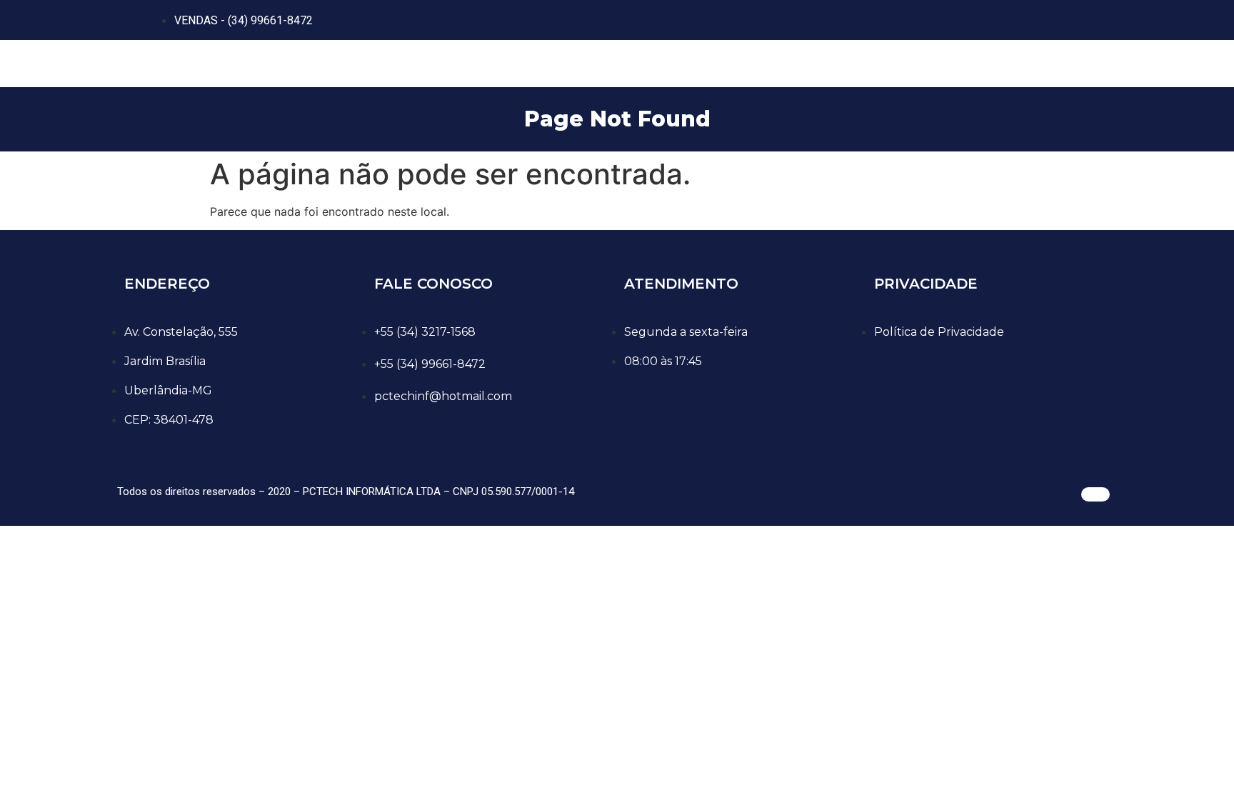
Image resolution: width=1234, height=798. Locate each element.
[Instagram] (1042, 18)
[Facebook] (999, 18)
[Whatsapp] (956, 18)
